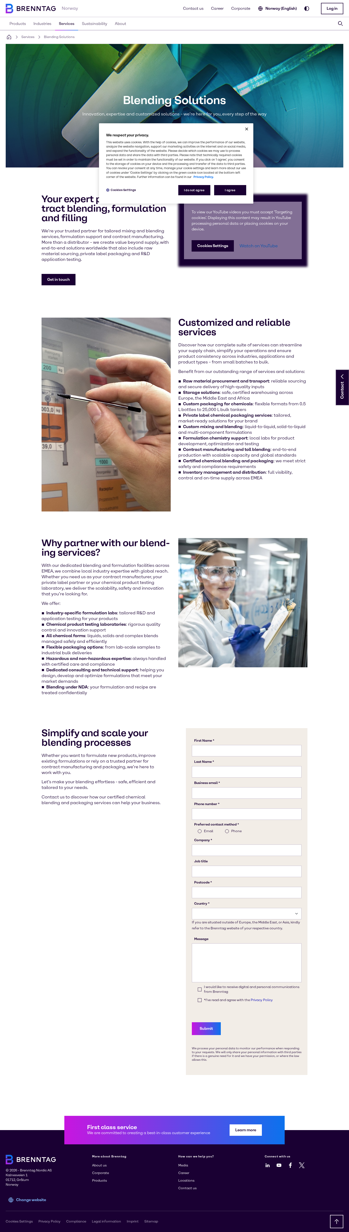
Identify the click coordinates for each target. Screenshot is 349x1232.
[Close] (246, 129)
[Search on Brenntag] (340, 23)
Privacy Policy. (203, 177)
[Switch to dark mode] (306, 8)
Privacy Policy (49, 1221)
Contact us (193, 8)
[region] (176, 163)
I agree (230, 190)
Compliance (76, 1221)
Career (217, 8)
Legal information (106, 1221)
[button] (332, 8)
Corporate (240, 8)
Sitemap (151, 1221)
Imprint (133, 1221)
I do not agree (194, 190)
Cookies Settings (212, 246)
